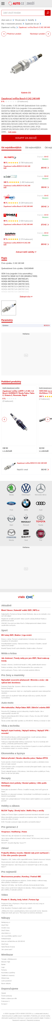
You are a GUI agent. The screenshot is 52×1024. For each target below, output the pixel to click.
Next (47, 419)
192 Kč (44, 187)
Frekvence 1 (5, 1001)
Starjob (3, 993)
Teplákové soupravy (8, 975)
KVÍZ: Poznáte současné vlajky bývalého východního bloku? (21, 822)
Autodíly (31, 20)
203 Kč (44, 168)
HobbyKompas (6, 938)
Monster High (5, 962)
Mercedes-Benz (40, 495)
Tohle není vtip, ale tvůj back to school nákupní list (17, 835)
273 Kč (44, 225)
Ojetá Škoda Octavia (8, 947)
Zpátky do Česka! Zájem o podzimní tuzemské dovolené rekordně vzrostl (25, 814)
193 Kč (44, 207)
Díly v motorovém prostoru (11, 24)
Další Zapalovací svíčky (11, 388)
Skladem (45, 159)
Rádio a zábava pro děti (9, 998)
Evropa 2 (4, 1004)
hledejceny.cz (5, 922)
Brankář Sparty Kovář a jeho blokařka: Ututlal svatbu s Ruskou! (21, 648)
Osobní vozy (5, 928)
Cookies (47, 1018)
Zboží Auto (4, 944)
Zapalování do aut (32, 24)
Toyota (40, 525)
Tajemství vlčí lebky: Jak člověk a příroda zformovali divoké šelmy (22, 885)
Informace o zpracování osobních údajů (30, 1018)
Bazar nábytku (6, 983)
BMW (26, 510)
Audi (40, 510)
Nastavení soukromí (19, 1020)
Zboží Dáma (5, 930)
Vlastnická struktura (33, 1020)
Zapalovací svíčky (8, 27)
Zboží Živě (4, 925)
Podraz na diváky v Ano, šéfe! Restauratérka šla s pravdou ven (21, 667)
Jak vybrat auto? (6, 949)
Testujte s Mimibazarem (9, 959)
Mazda (11, 540)
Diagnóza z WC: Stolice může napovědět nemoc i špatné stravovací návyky (26, 859)
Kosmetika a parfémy (8, 972)
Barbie (3, 964)
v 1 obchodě (7, 451)
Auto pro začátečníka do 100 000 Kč (13, 941)
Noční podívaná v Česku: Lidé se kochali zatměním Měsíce (20, 670)
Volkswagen (26, 495)
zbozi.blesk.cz (6, 933)
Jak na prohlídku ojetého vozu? (11, 936)
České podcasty (6, 996)
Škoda (11, 495)
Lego (3, 967)
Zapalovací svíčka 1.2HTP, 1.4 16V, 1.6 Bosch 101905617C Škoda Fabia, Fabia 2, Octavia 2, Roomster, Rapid (18, 393)
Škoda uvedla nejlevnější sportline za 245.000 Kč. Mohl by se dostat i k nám (25, 721)
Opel (11, 525)
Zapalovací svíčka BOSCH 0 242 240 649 (17, 167)
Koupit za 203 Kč (26, 138)
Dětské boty (5, 978)
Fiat (40, 540)
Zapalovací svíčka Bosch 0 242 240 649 (20, 98)
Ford (11, 510)
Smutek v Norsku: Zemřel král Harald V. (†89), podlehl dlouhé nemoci (23, 664)
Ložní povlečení (6, 981)
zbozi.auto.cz (6, 20)
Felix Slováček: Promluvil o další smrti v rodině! (16, 908)
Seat (26, 540)
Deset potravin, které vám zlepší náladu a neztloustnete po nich (21, 862)
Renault (26, 525)
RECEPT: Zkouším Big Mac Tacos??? (13, 843)
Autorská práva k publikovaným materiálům (16, 1016)
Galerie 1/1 (26, 93)
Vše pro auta (20, 20)
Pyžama (4, 970)
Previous (4, 419)
